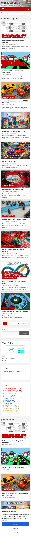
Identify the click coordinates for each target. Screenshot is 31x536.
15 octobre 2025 (6, 253)
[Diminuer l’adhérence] (15, 150)
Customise (15, 528)
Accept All (15, 524)
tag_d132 (17, 34)
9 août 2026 (5, 44)
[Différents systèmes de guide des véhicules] (15, 30)
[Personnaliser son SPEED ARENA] (15, 179)
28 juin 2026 (5, 104)
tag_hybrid (23, 65)
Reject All (15, 532)
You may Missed (8, 419)
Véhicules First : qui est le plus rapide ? (15, 311)
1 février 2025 (5, 313)
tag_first (14, 36)
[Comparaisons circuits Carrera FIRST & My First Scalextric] (15, 90)
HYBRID (4, 361)
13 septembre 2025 (7, 285)
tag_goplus (15, 65)
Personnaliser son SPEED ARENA (13, 189)
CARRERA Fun (9, 2)
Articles (5, 34)
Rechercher (5, 330)
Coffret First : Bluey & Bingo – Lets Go (14, 219)
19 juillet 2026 (5, 74)
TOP (4, 67)
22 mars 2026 (5, 133)
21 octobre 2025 (6, 221)
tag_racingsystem (8, 277)
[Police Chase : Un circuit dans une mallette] (15, 239)
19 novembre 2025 (7, 191)
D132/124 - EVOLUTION (8, 359)
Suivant (24, 323)
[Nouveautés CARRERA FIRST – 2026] (15, 120)
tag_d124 (11, 34)
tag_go (21, 36)
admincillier (12, 44)
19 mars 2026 (5, 163)
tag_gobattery (7, 65)
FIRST (3, 357)
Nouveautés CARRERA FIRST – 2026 (14, 131)
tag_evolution (7, 36)
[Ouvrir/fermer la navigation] (3, 9)
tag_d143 (23, 34)
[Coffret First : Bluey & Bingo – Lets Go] (15, 209)
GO (3, 355)
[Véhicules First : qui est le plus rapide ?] (15, 301)
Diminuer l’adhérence (9, 161)
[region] (15, 522)
